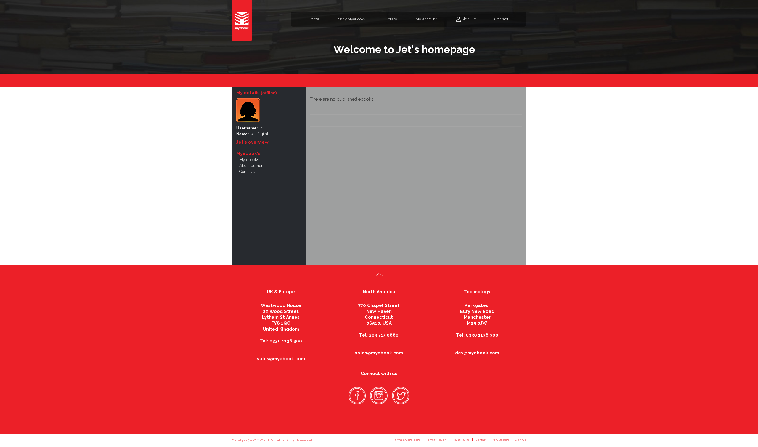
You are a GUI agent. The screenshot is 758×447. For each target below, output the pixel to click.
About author (251, 165)
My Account (426, 19)
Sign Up (469, 19)
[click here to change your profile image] (248, 109)
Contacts (247, 171)
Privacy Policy (436, 439)
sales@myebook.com (281, 358)
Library (390, 19)
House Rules (460, 439)
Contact (501, 19)
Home (314, 19)
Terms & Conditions (406, 439)
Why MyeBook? (351, 19)
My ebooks (249, 159)
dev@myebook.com (477, 352)
